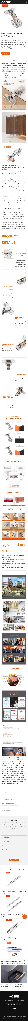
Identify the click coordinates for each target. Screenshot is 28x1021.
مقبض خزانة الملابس (6, 783)
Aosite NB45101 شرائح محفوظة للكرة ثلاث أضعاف (13, 892)
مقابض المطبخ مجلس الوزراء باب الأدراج (11, 779)
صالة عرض (18, 869)
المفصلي (23, 69)
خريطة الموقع (22, 1018)
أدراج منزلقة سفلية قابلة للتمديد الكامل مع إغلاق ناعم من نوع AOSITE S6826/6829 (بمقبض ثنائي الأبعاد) (13, 962)
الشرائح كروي (11, 869)
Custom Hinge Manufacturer (8, 799)
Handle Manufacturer (6, 810)
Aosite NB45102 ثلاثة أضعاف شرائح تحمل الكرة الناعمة (13, 939)
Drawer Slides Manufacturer (8, 803)
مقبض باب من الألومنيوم (7, 67)
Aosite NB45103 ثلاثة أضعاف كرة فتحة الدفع (12, 915)
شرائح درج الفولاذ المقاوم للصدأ (13, 777)
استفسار (6, 53)
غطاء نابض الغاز (17, 69)
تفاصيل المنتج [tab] (14, 60)
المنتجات (24, 869)
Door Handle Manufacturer (7, 792)
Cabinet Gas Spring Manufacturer (9, 795)
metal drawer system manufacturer (9, 807)
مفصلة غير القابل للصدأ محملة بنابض (14, 781)
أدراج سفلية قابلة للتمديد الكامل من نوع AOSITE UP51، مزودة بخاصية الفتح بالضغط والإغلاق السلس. (13, 985)
